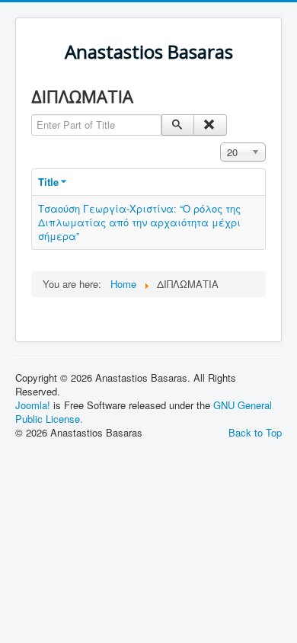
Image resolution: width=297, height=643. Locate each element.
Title (48, 181)
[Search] (177, 125)
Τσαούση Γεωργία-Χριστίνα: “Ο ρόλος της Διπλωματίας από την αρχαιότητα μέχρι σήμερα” (139, 222)
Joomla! (32, 405)
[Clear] (209, 125)
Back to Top (255, 432)
